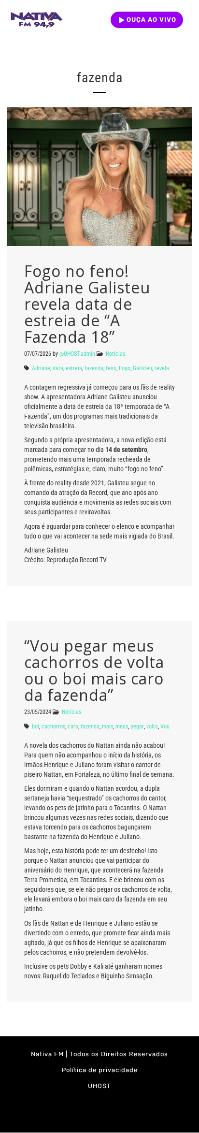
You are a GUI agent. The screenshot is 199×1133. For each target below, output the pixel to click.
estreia (74, 368)
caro (73, 726)
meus (121, 726)
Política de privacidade (100, 1070)
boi (35, 726)
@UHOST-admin (77, 353)
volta (152, 726)
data (58, 368)
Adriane (41, 368)
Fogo (124, 368)
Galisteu (142, 368)
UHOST (99, 1085)
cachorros (53, 726)
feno (111, 368)
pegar (137, 726)
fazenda (94, 368)
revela (162, 368)
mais (107, 726)
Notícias (115, 353)
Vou (165, 726)
